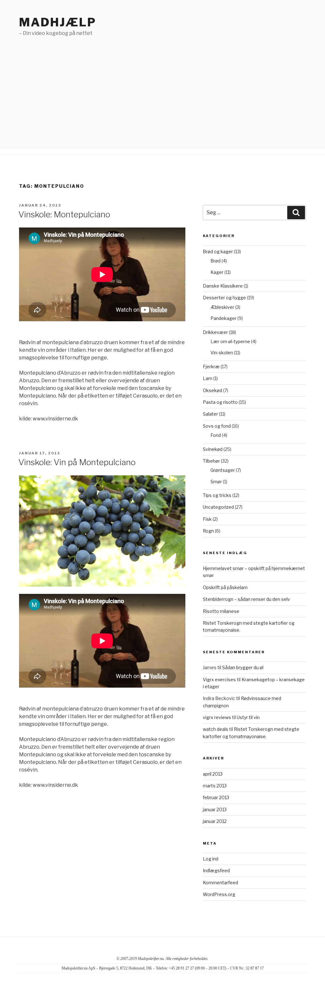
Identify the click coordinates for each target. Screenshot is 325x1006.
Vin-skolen (221, 352)
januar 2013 (215, 809)
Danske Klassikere (223, 286)
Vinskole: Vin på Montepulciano (77, 462)
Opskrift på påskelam (225, 587)
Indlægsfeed (216, 870)
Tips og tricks (217, 495)
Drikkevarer (215, 332)
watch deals (215, 729)
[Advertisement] (162, 84)
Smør (216, 481)
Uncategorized (218, 507)
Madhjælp (57, 22)
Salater (210, 414)
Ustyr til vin (248, 717)
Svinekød (212, 449)
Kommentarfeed (220, 882)
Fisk (207, 519)
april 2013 (212, 774)
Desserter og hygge (224, 297)
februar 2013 (216, 797)
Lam (207, 378)
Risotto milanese (221, 611)
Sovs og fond (217, 426)
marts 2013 (215, 785)
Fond (215, 435)
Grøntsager (222, 470)
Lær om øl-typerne (230, 341)
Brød (215, 260)
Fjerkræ (211, 366)
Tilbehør (211, 461)
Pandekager (223, 318)
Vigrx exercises (219, 679)
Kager (216, 272)
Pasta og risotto (220, 402)
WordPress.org (219, 894)
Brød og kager (218, 251)
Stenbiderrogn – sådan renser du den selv (246, 599)
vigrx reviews (217, 717)
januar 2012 (215, 821)
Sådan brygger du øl (242, 667)
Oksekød (212, 390)
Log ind (210, 858)
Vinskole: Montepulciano (64, 214)
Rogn (208, 531)
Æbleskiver (222, 307)
